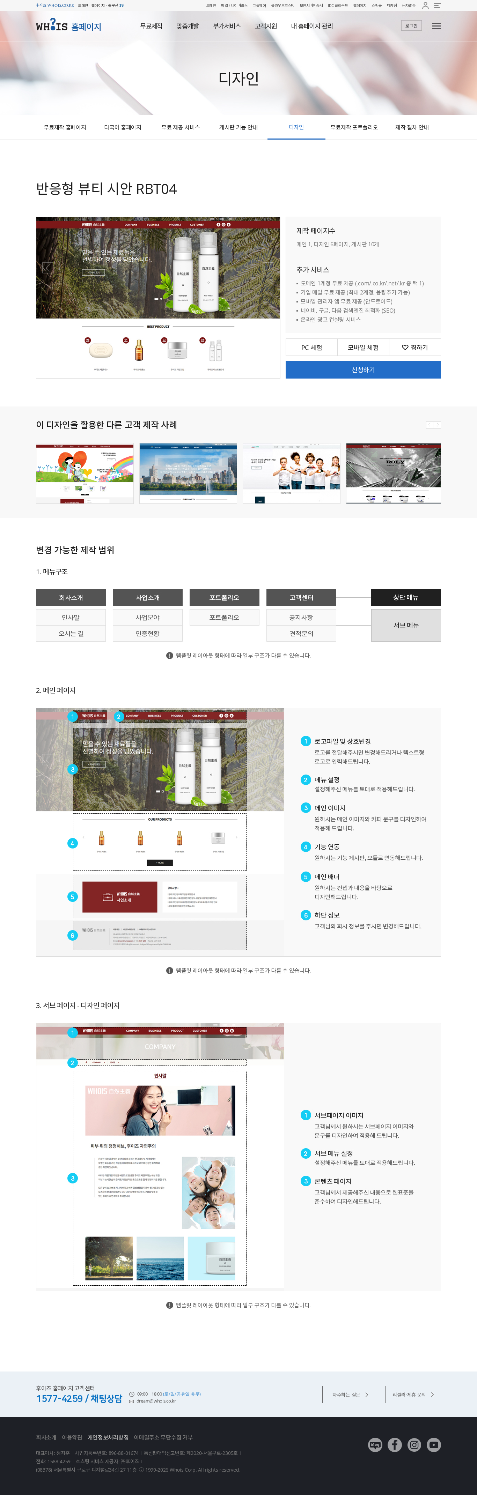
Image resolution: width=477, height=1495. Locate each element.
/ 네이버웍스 (237, 5)
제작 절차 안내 (412, 127)
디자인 (296, 127)
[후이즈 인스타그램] (414, 1440)
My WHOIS (425, 5)
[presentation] (429, 425)
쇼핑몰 (377, 5)
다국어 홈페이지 (122, 127)
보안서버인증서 (311, 5)
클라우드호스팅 (282, 5)
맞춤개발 (187, 26)
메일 (224, 5)
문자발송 (408, 5)
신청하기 (363, 370)
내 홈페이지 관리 (312, 26)
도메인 (211, 5)
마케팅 (392, 5)
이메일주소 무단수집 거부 (163, 1437)
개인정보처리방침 (108, 1437)
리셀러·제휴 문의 (409, 1394)
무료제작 (151, 26)
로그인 (411, 26)
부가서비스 (227, 26)
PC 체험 (311, 347)
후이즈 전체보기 (437, 5)
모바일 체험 (363, 347)
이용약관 (72, 1437)
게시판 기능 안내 (238, 127)
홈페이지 (359, 5)
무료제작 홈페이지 (65, 127)
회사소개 (46, 1437)
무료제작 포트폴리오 (354, 127)
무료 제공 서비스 (180, 127)
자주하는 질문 (346, 1394)
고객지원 (266, 26)
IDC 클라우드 (338, 5)
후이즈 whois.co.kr (55, 5)
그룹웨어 (259, 5)
